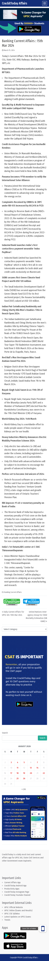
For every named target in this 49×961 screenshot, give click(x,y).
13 (31, 767)
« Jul (24, 789)
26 (24, 778)
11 (17, 767)
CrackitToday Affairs (14, 3)
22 (44, 773)
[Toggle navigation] (44, 3)
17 (11, 773)
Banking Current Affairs (13, 592)
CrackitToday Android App (15, 885)
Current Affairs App (12, 882)
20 (31, 773)
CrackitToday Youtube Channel (17, 895)
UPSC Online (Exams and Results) (18, 910)
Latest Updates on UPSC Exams (17, 916)
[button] (43, 928)
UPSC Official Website (13, 907)
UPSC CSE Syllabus (12, 913)
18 (18, 773)
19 (24, 773)
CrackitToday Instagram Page (16, 892)
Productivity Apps (11, 888)
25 (17, 778)
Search (5, 733)
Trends (7, 920)
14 (37, 767)
